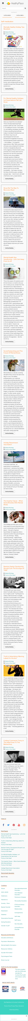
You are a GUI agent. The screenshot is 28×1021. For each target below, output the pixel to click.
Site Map (6, 1002)
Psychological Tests (6, 956)
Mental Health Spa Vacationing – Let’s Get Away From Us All (14, 259)
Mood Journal (5, 960)
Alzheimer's (4, 899)
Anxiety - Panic (5, 903)
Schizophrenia (19, 912)
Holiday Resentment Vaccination (11, 444)
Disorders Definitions (7, 938)
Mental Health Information (8, 945)
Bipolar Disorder (5, 907)
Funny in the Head (10, 34)
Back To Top (4, 876)
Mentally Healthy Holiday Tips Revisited (14, 28)
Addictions (4, 896)
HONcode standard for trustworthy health (20, 973)
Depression (4, 911)
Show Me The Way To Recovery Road (11, 189)
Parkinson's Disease (20, 897)
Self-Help (17, 916)
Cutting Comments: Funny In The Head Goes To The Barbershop (14, 742)
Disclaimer (21, 1006)
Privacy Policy (14, 1006)
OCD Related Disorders (18, 893)
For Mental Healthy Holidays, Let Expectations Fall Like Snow (14, 100)
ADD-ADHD (4, 892)
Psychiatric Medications (8, 941)
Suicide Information (6, 952)
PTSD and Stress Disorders (19, 905)
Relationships (18, 909)
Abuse (3, 888)
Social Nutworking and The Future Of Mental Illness (13, 352)
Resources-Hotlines (6, 949)
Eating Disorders (6, 922)
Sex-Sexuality (18, 924)
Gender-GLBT (5, 926)
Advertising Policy (14, 1009)
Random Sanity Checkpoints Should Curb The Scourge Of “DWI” (14, 568)
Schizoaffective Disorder (19, 928)
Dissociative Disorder (7, 918)
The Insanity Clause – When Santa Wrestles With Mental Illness (13, 503)
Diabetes (3, 914)
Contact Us (16, 1002)
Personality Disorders (21, 901)
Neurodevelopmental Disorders (21, 889)
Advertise (21, 1002)
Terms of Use (7, 1006)
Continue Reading (9, 89)
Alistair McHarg (9, 32)
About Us (10, 1002)
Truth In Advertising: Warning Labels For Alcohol (14, 657)
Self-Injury (18, 920)
